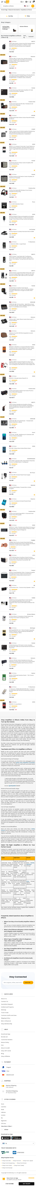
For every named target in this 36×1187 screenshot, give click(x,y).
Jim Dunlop (32, 229)
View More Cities (6, 1126)
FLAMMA (33, 540)
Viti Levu (3, 1123)
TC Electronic (31, 242)
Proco (33, 202)
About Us (4, 999)
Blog (2, 1053)
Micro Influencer (6, 1021)
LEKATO (33, 41)
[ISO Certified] (17, 1152)
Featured (31, 36)
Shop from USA (6, 1160)
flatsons (33, 56)
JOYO (33, 73)
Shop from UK (17, 1160)
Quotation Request (7, 1004)
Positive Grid (32, 101)
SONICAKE (32, 302)
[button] (23, 2)
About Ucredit (5, 1048)
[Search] (32, 6)
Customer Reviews (6, 1039)
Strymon (33, 499)
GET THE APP (26, 1184)
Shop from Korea (21, 1163)
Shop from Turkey (19, 1165)
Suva (2, 1104)
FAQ (2, 1045)
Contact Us (4, 1001)
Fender (33, 88)
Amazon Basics (31, 614)
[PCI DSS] (5, 1152)
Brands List (4, 1037)
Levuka (3, 1115)
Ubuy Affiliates (5, 1056)
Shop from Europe (7, 1168)
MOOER (33, 115)
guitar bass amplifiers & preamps (25, 762)
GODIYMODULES (31, 458)
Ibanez (33, 673)
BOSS (33, 144)
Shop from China (7, 1165)
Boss (28, 881)
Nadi (2, 1109)
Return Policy (5, 1042)
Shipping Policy (5, 1018)
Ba (2, 1118)
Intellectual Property (7, 1007)
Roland (33, 570)
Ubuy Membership (6, 1024)
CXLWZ (33, 129)
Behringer (32, 628)
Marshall (33, 485)
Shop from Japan (28, 1160)
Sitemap (3, 1010)
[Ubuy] (6, 2)
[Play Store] (16, 1138)
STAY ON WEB (9, 1184)
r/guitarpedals (12, 785)
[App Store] (6, 1138)
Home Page (4, 10)
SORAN (33, 598)
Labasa (3, 1112)
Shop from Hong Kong (8, 1163)
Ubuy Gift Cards (6, 1051)
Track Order (5, 1012)
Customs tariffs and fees (8, 1015)
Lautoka (3, 1107)
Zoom (33, 432)
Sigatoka (4, 1121)
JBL (34, 585)
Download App (5, 1034)
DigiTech (33, 359)
